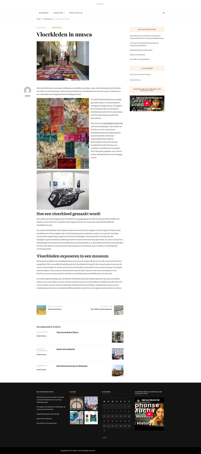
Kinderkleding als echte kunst (141, 50)
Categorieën (58, 13)
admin (27, 96)
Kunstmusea (57, 27)
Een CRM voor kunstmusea (140, 59)
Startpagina (43, 13)
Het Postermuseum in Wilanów (72, 366)
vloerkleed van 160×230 (113, 123)
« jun (104, 437)
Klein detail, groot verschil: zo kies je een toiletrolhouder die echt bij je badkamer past (147, 37)
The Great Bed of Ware (67, 332)
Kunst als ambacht (66, 349)
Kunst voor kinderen (137, 55)
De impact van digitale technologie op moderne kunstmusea (144, 44)
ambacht (82, 219)
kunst (119, 154)
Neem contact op (75, 13)
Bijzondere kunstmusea (140, 74)
